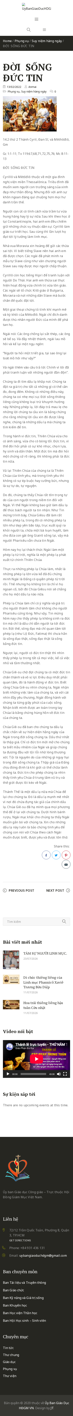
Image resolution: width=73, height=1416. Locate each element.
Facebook (46, 855)
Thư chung (11, 1355)
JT (52, 1408)
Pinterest (66, 855)
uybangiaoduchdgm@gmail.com (43, 1255)
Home (7, 41)
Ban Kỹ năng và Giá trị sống (23, 1298)
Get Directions (20, 1240)
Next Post (55, 890)
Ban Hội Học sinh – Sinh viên (24, 1320)
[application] (36, 1059)
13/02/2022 (14, 87)
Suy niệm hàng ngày (47, 41)
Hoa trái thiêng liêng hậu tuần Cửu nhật (43, 1005)
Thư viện (9, 1376)
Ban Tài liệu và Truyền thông (24, 1282)
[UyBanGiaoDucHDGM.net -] (36, 7)
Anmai (32, 87)
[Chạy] (8, 1074)
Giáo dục (9, 1362)
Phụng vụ (22, 41)
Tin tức (8, 1348)
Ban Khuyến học (15, 1305)
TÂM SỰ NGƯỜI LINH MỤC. (45, 953)
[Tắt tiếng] (59, 1074)
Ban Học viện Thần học (20, 1313)
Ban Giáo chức (13, 1290)
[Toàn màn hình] (65, 1074)
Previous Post (21, 890)
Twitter (56, 855)
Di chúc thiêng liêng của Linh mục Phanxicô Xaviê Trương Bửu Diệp (43, 982)
